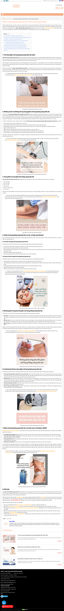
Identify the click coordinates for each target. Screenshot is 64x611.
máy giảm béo (19, 497)
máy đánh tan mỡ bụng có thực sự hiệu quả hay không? (27, 507)
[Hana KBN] (5, 525)
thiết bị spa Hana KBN (49, 28)
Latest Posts (9, 518)
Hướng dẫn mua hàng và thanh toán (8, 587)
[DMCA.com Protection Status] (25, 609)
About (4, 518)
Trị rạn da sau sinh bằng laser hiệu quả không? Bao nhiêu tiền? (33, 535)
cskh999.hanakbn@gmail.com (9, 582)
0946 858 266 (12, 580)
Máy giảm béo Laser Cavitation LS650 (10, 430)
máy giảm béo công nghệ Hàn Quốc (49, 196)
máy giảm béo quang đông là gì (17, 513)
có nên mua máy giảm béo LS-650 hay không (46, 391)
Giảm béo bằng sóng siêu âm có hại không (23, 74)
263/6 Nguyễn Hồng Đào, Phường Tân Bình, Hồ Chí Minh (15, 576)
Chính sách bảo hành (5, 590)
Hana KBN (12, 521)
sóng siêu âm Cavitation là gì (13, 140)
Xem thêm (59, 541)
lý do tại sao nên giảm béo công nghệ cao (26, 330)
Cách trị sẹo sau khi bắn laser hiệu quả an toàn (29, 547)
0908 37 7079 (7, 578)
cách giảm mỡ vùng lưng (14, 506)
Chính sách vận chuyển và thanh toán (8, 589)
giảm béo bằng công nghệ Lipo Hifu (24, 504)
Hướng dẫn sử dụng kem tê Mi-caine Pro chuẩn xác (30, 558)
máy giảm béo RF (12, 512)
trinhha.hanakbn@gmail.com (52, 0)
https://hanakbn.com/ (8, 584)
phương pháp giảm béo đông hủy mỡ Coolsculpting (34, 271)
